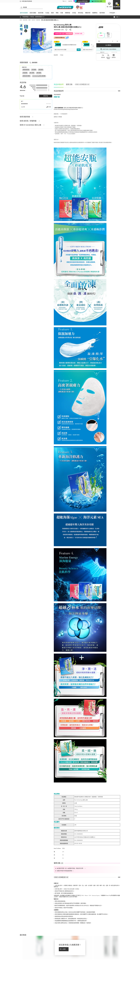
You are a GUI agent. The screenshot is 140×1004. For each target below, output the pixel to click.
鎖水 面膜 (32, 72)
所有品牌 (112, 13)
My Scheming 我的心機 (62, 25)
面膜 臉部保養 (26, 69)
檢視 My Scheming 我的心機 (30, 125)
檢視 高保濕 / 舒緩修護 (28, 121)
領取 (79, 49)
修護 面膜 (41, 69)
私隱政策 (35, 1002)
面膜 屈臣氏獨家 (26, 76)
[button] (116, 4)
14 (68, 889)
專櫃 (57, 13)
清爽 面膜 (39, 72)
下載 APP (64, 1)
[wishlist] (66, 29)
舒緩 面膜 (25, 72)
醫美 (52, 13)
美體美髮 (67, 13)
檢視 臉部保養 (25, 117)
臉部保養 (40, 13)
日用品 (74, 13)
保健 (61, 13)
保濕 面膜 (34, 69)
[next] (93, 46)
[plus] (117, 41)
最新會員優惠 (24, 13)
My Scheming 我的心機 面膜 (39, 76)
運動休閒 (87, 13)
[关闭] (137, 1001)
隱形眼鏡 (102, 13)
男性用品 (80, 13)
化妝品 (47, 13)
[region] (70, 1001)
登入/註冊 (63, 949)
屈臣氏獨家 (33, 13)
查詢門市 (70, 1)
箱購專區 (94, 13)
